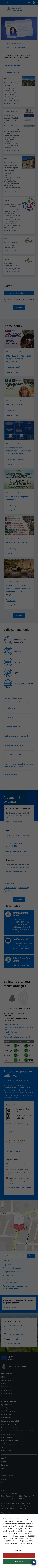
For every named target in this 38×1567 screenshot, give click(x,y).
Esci (19, 1555)
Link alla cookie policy (27, 1543)
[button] (33, 1562)
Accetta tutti (19, 1561)
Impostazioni (19, 1550)
